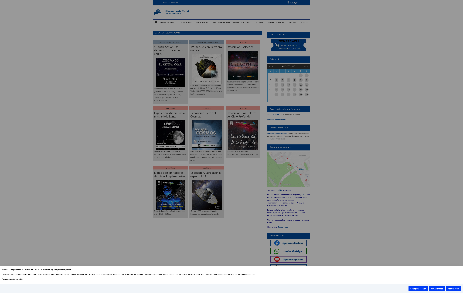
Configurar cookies (418, 289)
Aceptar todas (453, 289)
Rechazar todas (437, 289)
